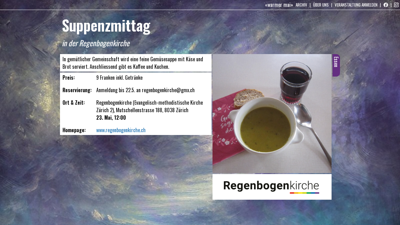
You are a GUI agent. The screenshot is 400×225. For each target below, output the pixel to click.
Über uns (321, 5)
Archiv (301, 5)
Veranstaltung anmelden (356, 5)
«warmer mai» (279, 4)
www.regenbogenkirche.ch (121, 130)
